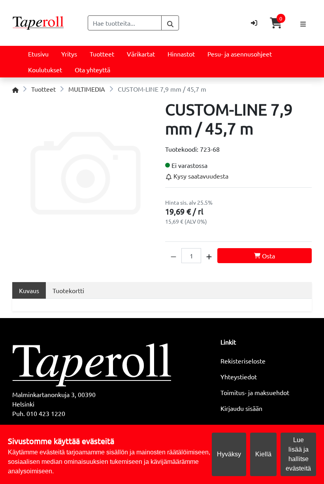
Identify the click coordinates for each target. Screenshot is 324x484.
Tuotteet (102, 54)
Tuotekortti (68, 290)
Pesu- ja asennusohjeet (239, 54)
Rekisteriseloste (243, 361)
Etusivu (38, 54)
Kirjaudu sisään (241, 408)
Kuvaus (29, 290)
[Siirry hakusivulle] (170, 22)
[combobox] (125, 22)
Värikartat (141, 54)
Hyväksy (229, 454)
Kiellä (263, 454)
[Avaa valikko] (303, 22)
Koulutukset (45, 69)
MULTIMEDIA (86, 89)
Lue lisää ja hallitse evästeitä (298, 454)
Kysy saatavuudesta (200, 176)
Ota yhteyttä (92, 69)
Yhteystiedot (238, 376)
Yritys (69, 54)
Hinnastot (181, 54)
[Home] (15, 89)
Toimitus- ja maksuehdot (254, 392)
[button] (173, 255)
